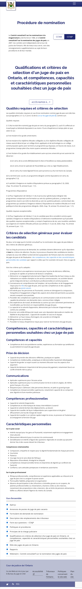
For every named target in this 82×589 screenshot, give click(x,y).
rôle (22, 286)
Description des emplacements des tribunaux (29, 518)
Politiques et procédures (20, 527)
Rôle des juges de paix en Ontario (24, 545)
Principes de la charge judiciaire (23, 532)
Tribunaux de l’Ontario (50, 574)
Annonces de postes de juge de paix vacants (29, 509)
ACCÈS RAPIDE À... (40, 102)
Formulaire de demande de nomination (26, 514)
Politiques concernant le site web (62, 574)
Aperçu (13, 505)
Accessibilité (37, 571)
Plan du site (72, 574)
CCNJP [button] (70, 36)
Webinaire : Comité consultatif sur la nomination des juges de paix (38, 554)
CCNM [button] (59, 36)
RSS (17, 584)
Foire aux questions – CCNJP (22, 523)
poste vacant (26, 288)
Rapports (14, 549)
